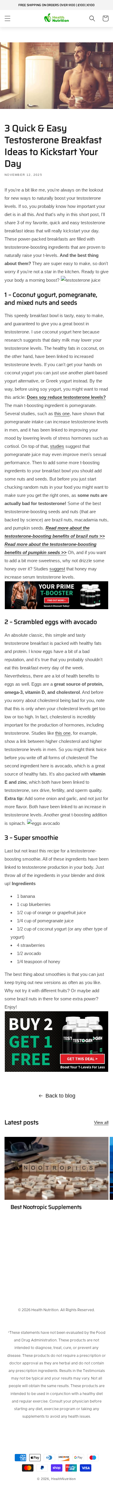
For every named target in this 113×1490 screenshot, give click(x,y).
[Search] (92, 18)
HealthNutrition (63, 1479)
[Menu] (7, 18)
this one (62, 413)
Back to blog (60, 1096)
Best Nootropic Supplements (46, 1207)
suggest (57, 568)
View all (101, 1122)
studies (57, 446)
